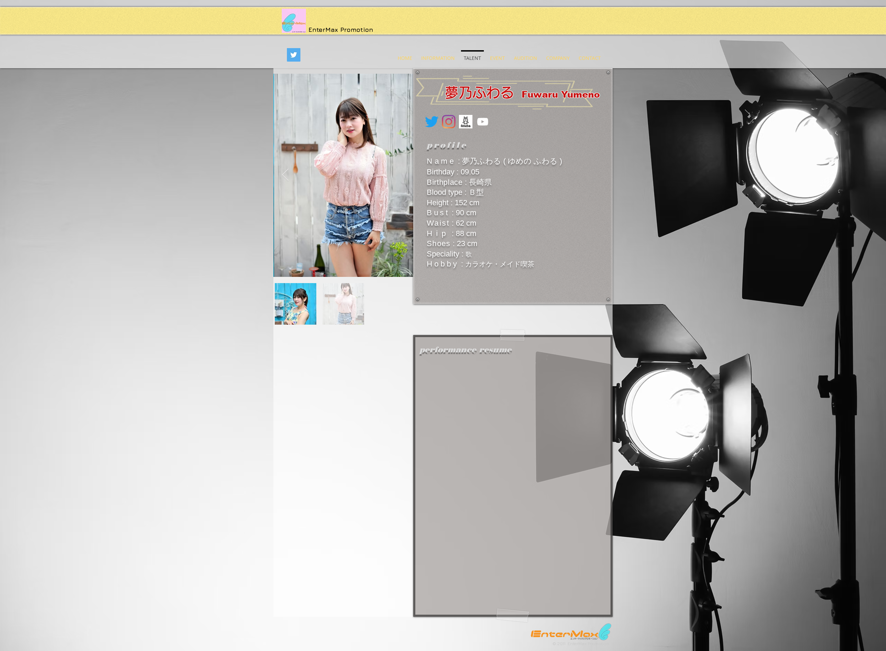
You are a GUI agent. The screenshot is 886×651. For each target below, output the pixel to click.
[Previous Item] (285, 175)
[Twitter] (293, 55)
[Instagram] (448, 121)
